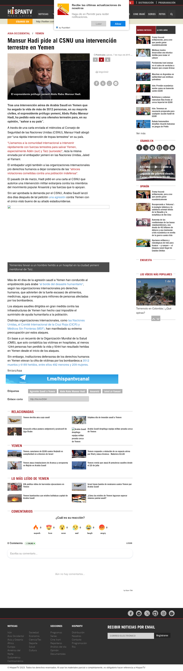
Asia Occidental (16, 635)
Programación (166, 2)
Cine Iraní (139, 13)
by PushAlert (64, 27)
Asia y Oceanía (15, 639)
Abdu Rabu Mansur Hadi (72, 391)
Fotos (162, 13)
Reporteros (56, 643)
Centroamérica (15, 660)
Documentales (58, 653)
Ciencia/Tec (35, 639)
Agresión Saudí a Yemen (42, 391)
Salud (32, 646)
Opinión (54, 650)
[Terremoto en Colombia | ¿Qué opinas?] (155, 292)
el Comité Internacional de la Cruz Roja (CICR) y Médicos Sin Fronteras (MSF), (44, 326)
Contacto (76, 639)
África (11, 643)
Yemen (39, 33)
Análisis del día (58, 646)
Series (152, 13)
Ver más (140, 133)
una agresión (57, 197)
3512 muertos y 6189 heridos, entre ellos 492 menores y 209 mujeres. (48, 362)
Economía (34, 635)
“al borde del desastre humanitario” (61, 284)
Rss (74, 646)
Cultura (33, 650)
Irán (10, 632)
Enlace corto (15, 399)
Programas (56, 632)
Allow (118, 24)
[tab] (146, 30)
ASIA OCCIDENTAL (19, 33)
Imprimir (103, 72)
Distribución (146, 2)
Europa (11, 646)
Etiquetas (13, 391)
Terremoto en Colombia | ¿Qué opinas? (153, 310)
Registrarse (162, 635)
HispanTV (20, 11)
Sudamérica (14, 657)
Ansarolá (94, 391)
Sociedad (34, 632)
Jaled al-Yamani (112, 391)
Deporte (33, 643)
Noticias (43, 13)
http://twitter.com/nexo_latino (52, 21)
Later (99, 24)
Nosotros (76, 635)
